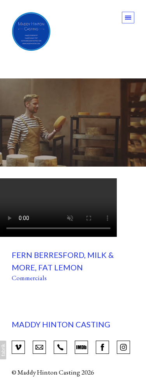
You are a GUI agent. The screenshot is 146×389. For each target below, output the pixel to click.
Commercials (29, 278)
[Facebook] (102, 346)
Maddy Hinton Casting (61, 324)
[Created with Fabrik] (3, 350)
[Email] (39, 346)
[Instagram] (123, 346)
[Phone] (60, 346)
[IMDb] (81, 346)
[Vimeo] (18, 346)
